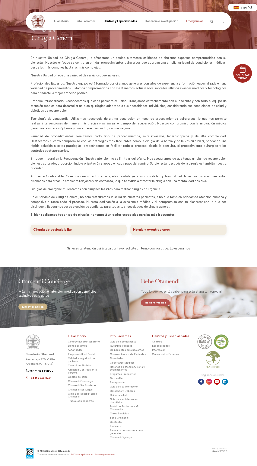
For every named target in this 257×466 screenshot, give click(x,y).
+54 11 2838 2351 (40, 377)
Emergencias (117, 382)
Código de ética (77, 376)
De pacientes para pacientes (127, 350)
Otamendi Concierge (80, 381)
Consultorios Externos (165, 354)
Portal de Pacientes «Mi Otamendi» (124, 408)
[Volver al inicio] (37, 21)
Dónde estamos (77, 345)
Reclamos (116, 426)
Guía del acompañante (123, 341)
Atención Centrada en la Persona (82, 371)
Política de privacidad (82, 454)
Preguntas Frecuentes (123, 374)
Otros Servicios (119, 413)
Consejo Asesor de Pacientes (128, 354)
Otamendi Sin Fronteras (82, 385)
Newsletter (117, 378)
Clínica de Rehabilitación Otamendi (82, 395)
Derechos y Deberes (122, 391)
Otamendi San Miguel (80, 389)
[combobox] (242, 7)
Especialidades (161, 345)
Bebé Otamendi (119, 417)
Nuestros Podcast (121, 345)
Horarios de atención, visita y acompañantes (127, 368)
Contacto (116, 422)
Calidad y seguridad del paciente (81, 360)
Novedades (117, 358)
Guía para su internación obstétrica (124, 400)
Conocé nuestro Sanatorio (84, 341)
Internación (158, 350)
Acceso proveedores (105, 454)
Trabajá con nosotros (81, 401)
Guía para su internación (124, 386)
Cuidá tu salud (118, 395)
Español (246, 7)
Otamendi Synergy (121, 437)
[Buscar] (212, 20)
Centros (157, 341)
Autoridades (75, 350)
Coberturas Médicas (122, 362)
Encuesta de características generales (126, 432)
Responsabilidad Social (81, 354)
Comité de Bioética (79, 365)
